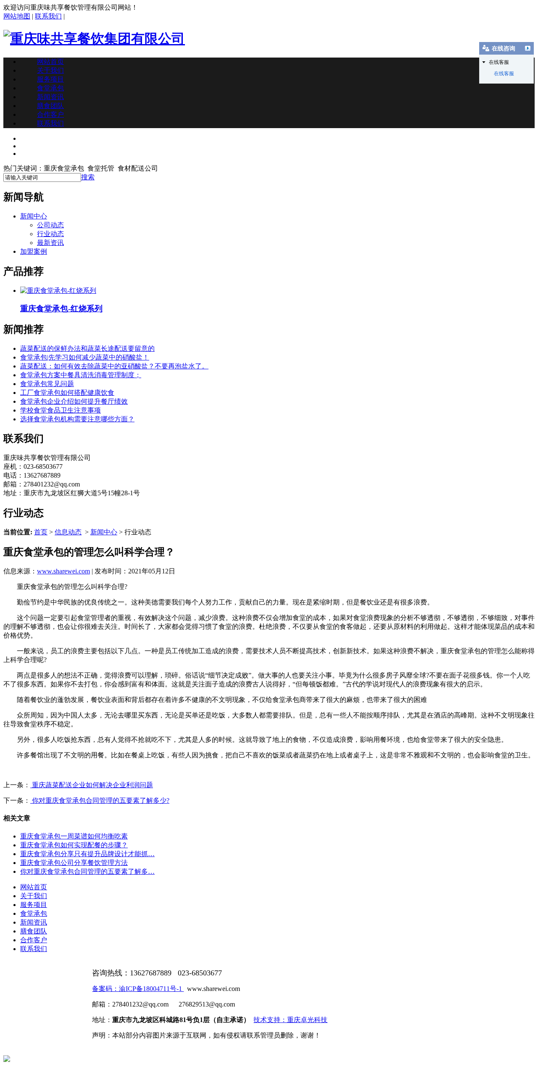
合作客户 (50, 114)
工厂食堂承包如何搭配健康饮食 (67, 392)
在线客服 (504, 73)
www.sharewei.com (63, 571)
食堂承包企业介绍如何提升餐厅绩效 (74, 401)
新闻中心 (33, 216)
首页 (40, 532)
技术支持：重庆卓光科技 (290, 1019)
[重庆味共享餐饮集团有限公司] (94, 38)
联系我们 (48, 16)
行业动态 (50, 233)
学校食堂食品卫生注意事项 (60, 410)
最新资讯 (50, 242)
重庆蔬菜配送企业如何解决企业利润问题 (91, 784)
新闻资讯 (50, 96)
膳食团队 (50, 105)
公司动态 (50, 225)
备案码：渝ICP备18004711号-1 (138, 988)
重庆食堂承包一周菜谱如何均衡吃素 (74, 836)
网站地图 (16, 16)
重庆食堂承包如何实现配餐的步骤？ (74, 845)
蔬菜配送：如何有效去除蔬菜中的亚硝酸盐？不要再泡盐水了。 (114, 366)
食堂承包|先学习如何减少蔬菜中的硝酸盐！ (84, 357)
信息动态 (68, 532)
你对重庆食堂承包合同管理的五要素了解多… (87, 871)
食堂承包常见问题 (47, 383)
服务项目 (50, 79)
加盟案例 (33, 251)
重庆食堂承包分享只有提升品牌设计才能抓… (87, 853)
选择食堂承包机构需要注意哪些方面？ (77, 419)
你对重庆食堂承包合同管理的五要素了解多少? (99, 800)
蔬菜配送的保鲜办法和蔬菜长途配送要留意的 (87, 348)
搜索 (88, 177)
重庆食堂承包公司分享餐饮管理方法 (74, 862)
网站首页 (50, 61)
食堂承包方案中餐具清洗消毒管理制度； (80, 374)
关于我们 (50, 70)
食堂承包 (50, 88)
